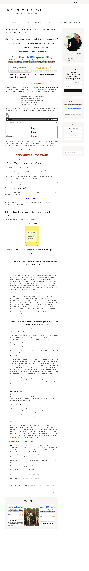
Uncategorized (73, 139)
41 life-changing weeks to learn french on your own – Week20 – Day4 (73, 111)
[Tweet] (55, 492)
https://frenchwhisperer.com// (22, 268)
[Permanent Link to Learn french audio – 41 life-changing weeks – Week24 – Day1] (15, 525)
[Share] (53, 492)
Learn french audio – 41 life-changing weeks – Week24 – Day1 (15, 518)
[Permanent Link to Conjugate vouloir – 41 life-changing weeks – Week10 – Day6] (47, 525)
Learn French (73, 135)
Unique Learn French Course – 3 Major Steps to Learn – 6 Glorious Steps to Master (31, 517)
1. (14, 122)
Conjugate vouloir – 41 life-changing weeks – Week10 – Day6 (48, 518)
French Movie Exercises (73, 131)
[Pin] (57, 492)
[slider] (55, 119)
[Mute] (52, 119)
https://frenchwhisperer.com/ (26, 328)
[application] (32, 119)
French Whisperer (25, 10)
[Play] (7, 119)
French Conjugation (27, 492)
